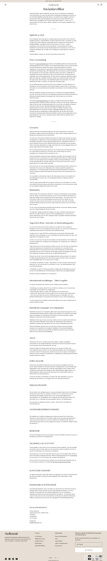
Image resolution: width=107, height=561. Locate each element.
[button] (98, 4)
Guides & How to (39, 541)
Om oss (37, 533)
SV (55, 557)
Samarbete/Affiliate (40, 545)
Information (58, 533)
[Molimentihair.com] (53, 5)
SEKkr (50, 557)
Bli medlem (88, 550)
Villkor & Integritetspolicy (61, 543)
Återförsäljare (38, 543)
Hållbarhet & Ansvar (40, 538)
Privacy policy (58, 545)
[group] (53, 1)
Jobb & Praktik (58, 541)
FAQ (56, 538)
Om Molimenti (38, 536)
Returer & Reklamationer (61, 536)
